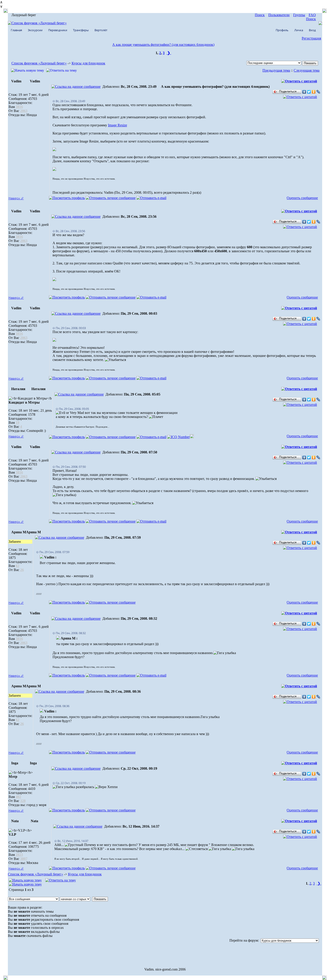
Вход (312, 30)
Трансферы (81, 30)
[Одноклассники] (313, 92)
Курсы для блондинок (88, 63)
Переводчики (57, 30)
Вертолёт (101, 30)
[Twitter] (309, 92)
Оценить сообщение (302, 198)
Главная (16, 30)
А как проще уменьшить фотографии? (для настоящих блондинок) (163, 44)
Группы (299, 15)
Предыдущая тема (276, 70)
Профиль (282, 30)
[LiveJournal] (318, 92)
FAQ (312, 15)
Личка (298, 30)
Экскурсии (35, 30)
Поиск (260, 15)
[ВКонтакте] (304, 92)
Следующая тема (306, 70)
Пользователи (279, 15)
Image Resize (117, 125)
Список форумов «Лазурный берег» (39, 63)
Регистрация (311, 38)
